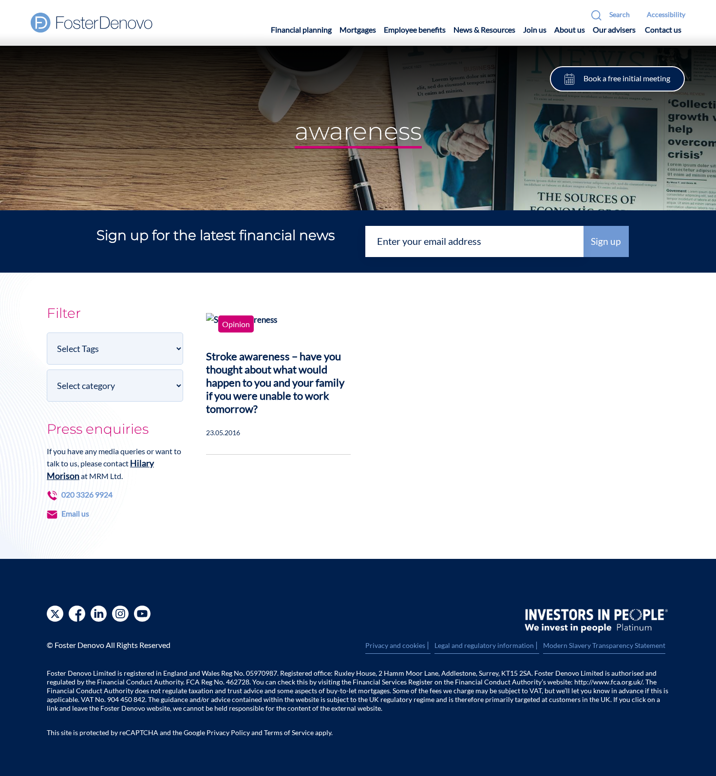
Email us (75, 513)
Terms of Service (289, 732)
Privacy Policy (228, 732)
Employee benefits (415, 29)
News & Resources (484, 29)
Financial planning (301, 29)
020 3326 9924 (87, 494)
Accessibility (666, 14)
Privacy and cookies (398, 645)
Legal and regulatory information (486, 645)
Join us (534, 29)
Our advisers (614, 29)
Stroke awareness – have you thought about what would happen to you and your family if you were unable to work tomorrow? (275, 382)
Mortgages (357, 29)
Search (619, 14)
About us (569, 29)
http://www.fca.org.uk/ (608, 682)
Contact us (663, 29)
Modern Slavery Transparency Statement (604, 645)
